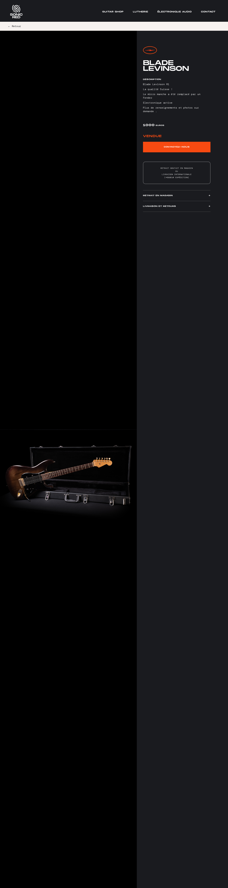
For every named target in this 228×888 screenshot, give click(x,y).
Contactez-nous (177, 147)
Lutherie (140, 11)
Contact (208, 11)
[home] (16, 12)
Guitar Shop (113, 11)
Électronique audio (174, 11)
